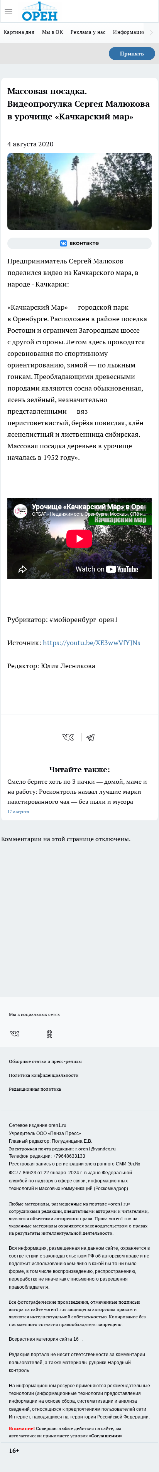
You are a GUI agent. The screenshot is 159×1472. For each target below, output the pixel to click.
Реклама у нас (88, 32)
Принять (132, 53)
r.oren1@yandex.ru (95, 1149)
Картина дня (19, 32)
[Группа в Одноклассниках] (49, 1034)
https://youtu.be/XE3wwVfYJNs (91, 642)
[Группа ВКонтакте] (79, 243)
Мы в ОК (52, 32)
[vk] (69, 737)
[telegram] (93, 737)
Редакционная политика (35, 1089)
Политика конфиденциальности (43, 1075)
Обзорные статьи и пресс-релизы (45, 1061)
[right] (151, 33)
